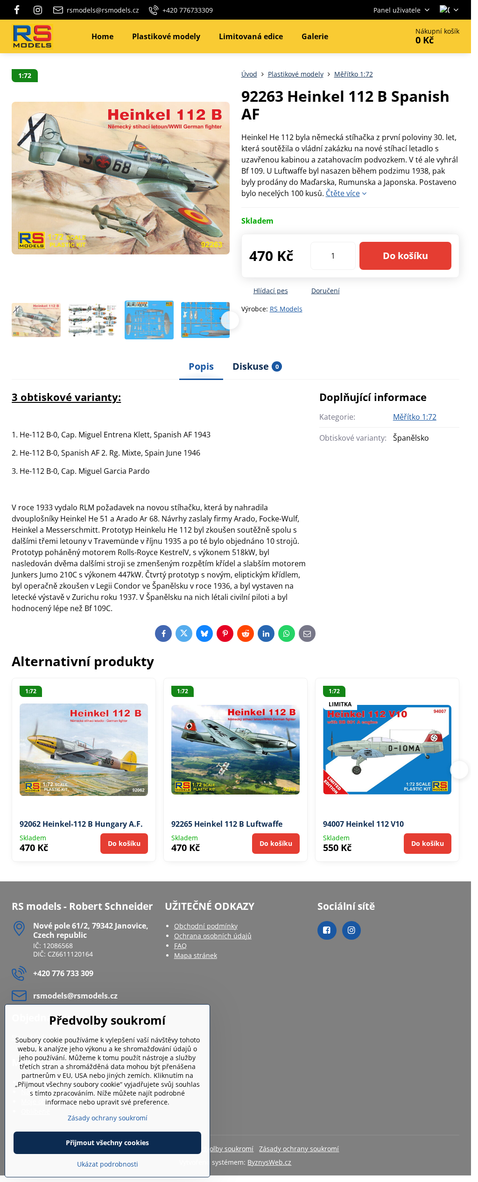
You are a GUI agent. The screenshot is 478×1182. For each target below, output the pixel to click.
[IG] (38, 10)
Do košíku (405, 255)
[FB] (19, 10)
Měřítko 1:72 (414, 417)
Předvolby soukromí (222, 1148)
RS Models (286, 308)
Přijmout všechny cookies (107, 1142)
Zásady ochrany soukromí (299, 1148)
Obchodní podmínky (206, 926)
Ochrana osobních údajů (213, 935)
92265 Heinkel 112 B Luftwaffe (226, 824)
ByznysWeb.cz (269, 1162)
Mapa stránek (195, 955)
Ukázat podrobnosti (107, 1164)
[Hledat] (375, 36)
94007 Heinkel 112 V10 (363, 824)
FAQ (180, 945)
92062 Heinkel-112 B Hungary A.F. (81, 824)
